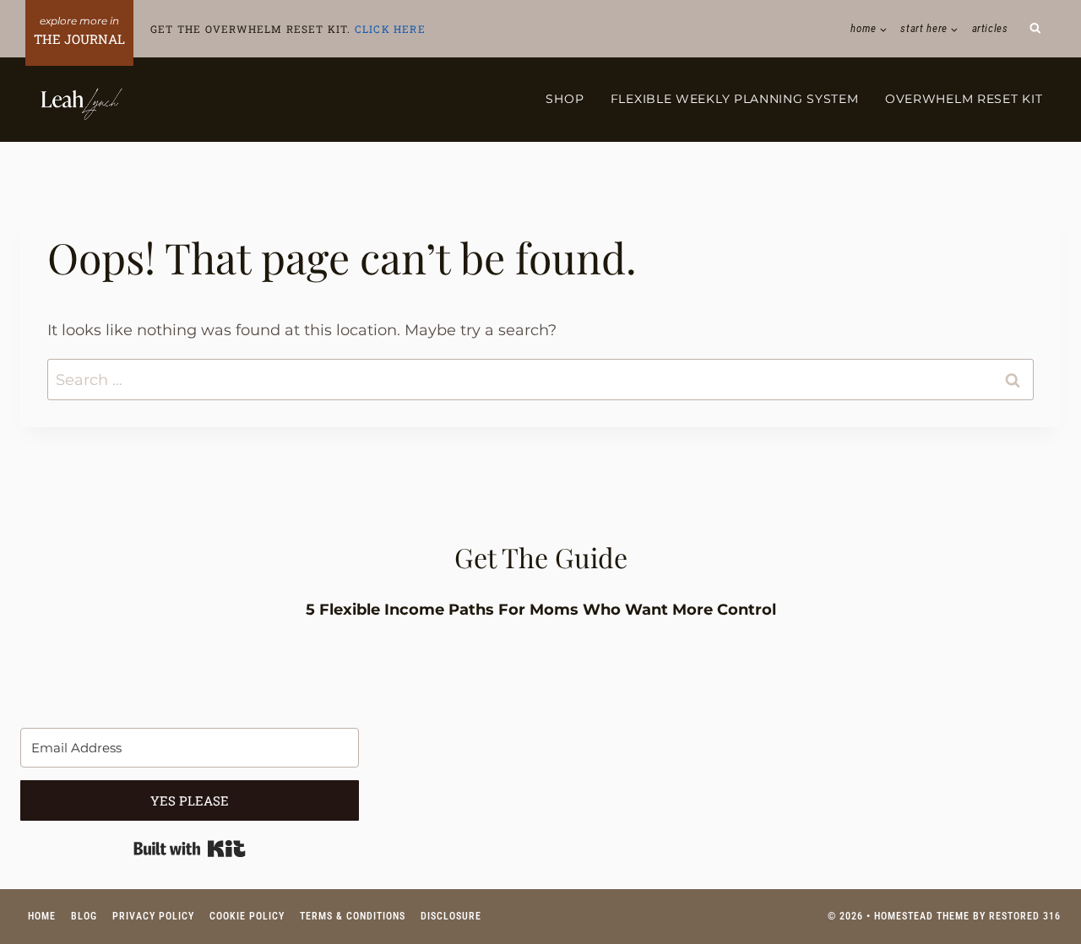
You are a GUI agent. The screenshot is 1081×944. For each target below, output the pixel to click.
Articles (990, 28)
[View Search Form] (1036, 29)
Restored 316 (1025, 916)
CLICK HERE (390, 28)
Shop (565, 98)
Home (42, 916)
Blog (84, 916)
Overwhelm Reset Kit (963, 98)
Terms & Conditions (352, 916)
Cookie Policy (247, 916)
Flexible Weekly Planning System (735, 98)
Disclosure (451, 916)
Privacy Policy (153, 916)
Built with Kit (189, 848)
